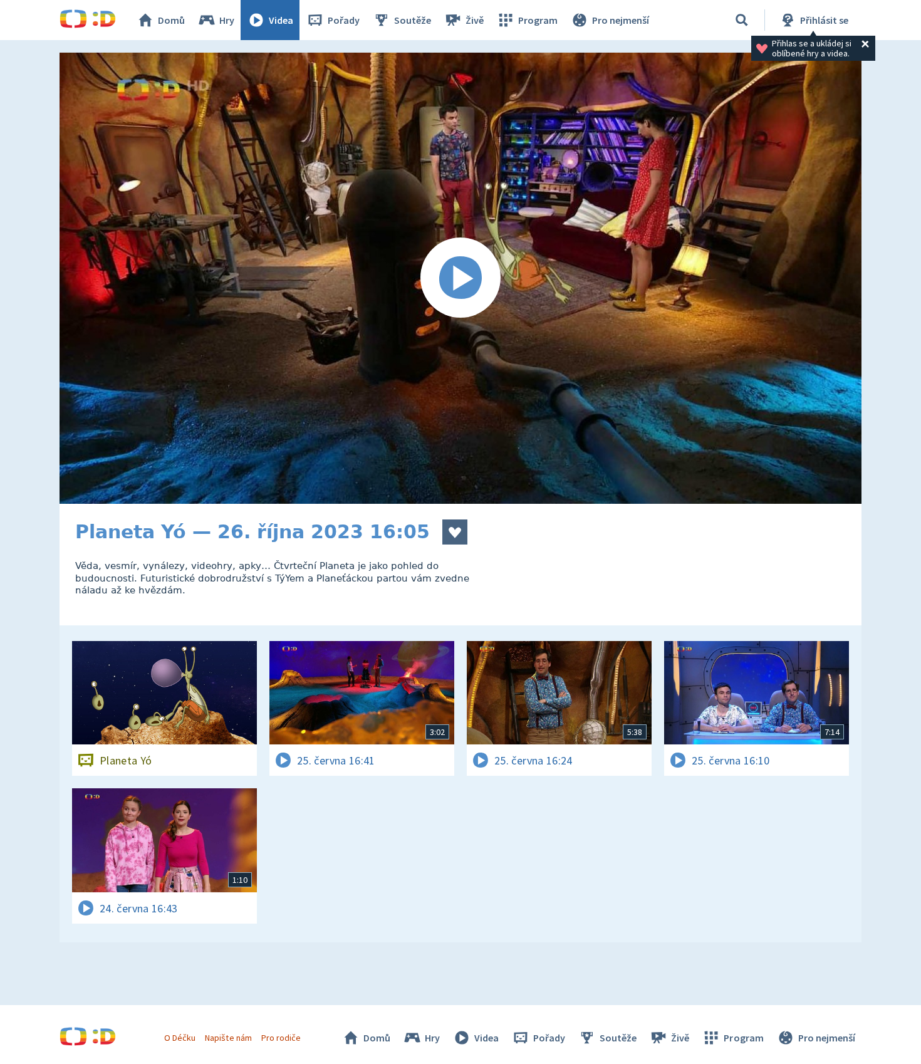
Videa (281, 20)
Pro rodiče (281, 1037)
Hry (226, 20)
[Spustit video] (460, 278)
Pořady (344, 20)
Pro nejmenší (620, 20)
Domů (171, 20)
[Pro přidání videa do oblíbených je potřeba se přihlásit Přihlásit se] (454, 532)
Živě (475, 20)
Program (538, 20)
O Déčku (179, 1037)
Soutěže (412, 20)
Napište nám (228, 1037)
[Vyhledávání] (741, 20)
